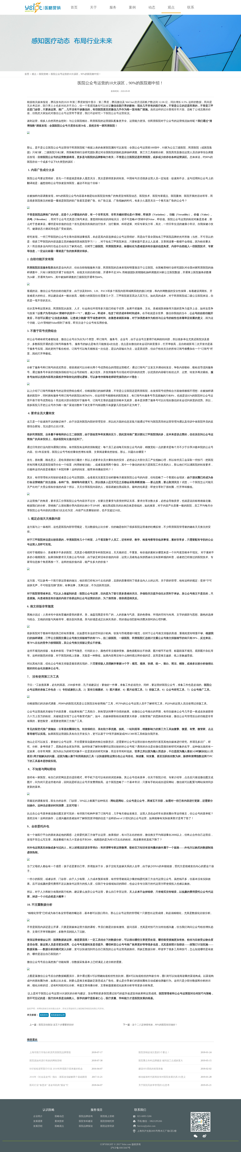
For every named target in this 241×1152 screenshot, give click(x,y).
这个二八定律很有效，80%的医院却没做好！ (155, 1024)
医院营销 (43, 74)
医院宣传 (44, 1015)
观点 (171, 7)
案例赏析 (59, 1121)
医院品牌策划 (86, 1126)
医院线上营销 (107, 1116)
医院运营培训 (107, 1126)
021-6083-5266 (144, 1116)
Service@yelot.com (146, 1126)
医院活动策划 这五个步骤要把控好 (56, 1024)
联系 (190, 7)
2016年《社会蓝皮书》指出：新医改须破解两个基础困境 (58, 1077)
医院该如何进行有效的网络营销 (46, 1060)
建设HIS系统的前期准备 (151, 1069)
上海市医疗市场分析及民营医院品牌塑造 (50, 1052)
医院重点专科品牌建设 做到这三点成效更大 (161, 1060)
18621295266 (155, 1121)
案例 (132, 7)
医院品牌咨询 (86, 1116)
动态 (151, 7)
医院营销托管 (107, 1121)
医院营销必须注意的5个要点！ (154, 1052)
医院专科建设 (86, 1121)
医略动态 (59, 1116)
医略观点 (59, 1126)
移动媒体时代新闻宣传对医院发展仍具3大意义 (162, 1077)
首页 (74, 7)
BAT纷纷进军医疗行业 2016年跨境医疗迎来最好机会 (56, 1069)
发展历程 (37, 1126)
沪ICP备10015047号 (120, 1148)
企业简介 (37, 1116)
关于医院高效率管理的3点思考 (154, 1085)
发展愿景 (37, 1121)
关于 (93, 7)
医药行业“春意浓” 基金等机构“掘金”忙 (49, 1085)
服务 (113, 7)
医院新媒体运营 (58, 1015)
